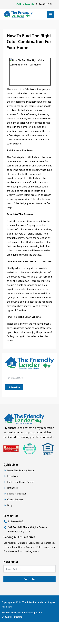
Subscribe (14, 387)
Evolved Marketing (12, 616)
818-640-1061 (44, 4)
